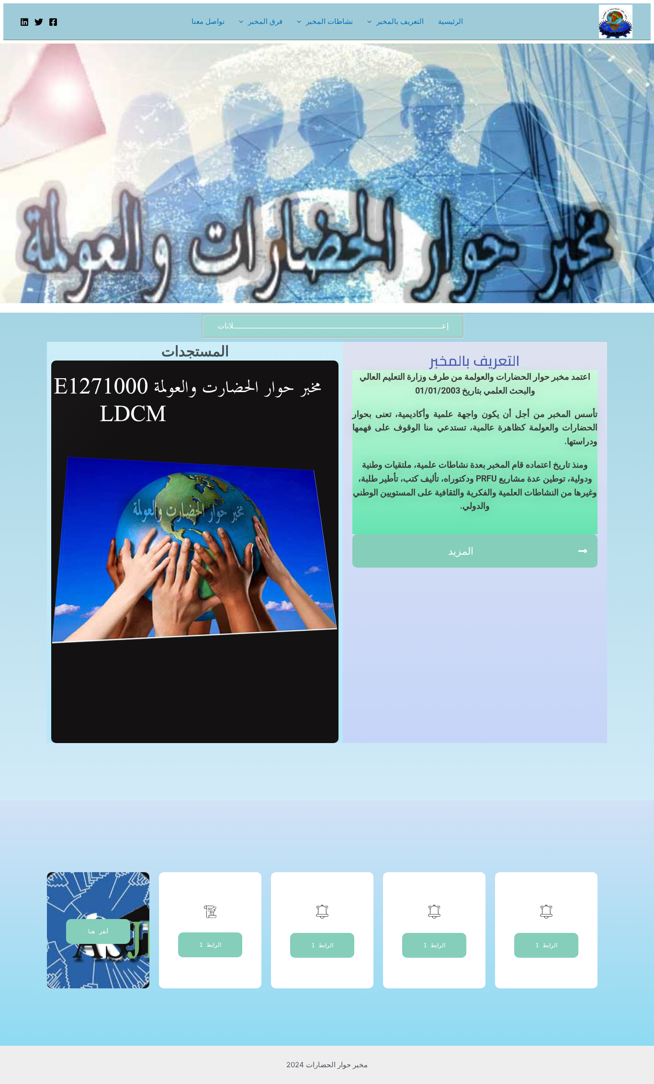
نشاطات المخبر (329, 21)
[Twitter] (38, 22)
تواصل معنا (208, 21)
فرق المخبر (265, 21)
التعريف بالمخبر (400, 21)
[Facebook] (53, 22)
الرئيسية (450, 21)
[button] (333, 326)
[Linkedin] (24, 22)
